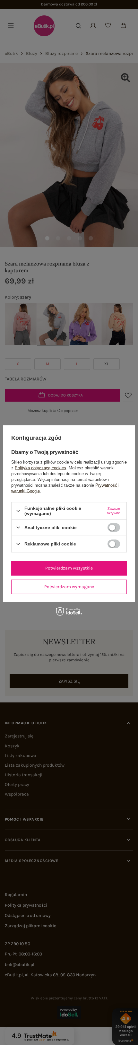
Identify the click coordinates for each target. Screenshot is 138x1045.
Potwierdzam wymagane (69, 586)
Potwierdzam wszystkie (69, 568)
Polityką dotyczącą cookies (40, 468)
